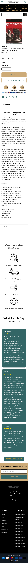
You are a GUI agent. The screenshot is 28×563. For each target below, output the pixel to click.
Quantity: (4, 65)
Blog (2, 526)
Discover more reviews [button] (14, 459)
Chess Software (20, 514)
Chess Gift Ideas (20, 546)
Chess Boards (19, 528)
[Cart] (25, 2)
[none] (14, 31)
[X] (13, 97)
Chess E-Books (19, 534)
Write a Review (5, 52)
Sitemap (4, 532)
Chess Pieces (19, 525)
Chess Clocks (19, 531)
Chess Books (19, 540)
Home (3, 514)
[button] (14, 80)
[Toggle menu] (2, 2)
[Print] (9, 97)
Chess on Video (20, 537)
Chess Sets (18, 522)
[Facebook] (2, 97)
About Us (4, 523)
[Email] (6, 97)
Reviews (3, 520)
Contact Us (4, 529)
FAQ (2, 517)
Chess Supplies (20, 543)
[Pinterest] (16, 97)
